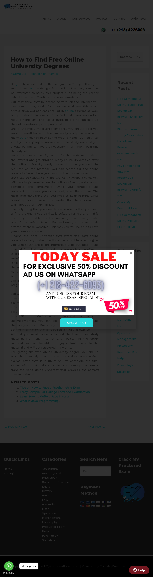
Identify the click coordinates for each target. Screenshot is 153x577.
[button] (131, 253)
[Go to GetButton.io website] (9, 573)
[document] (76, 288)
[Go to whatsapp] (9, 566)
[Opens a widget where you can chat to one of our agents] (139, 570)
